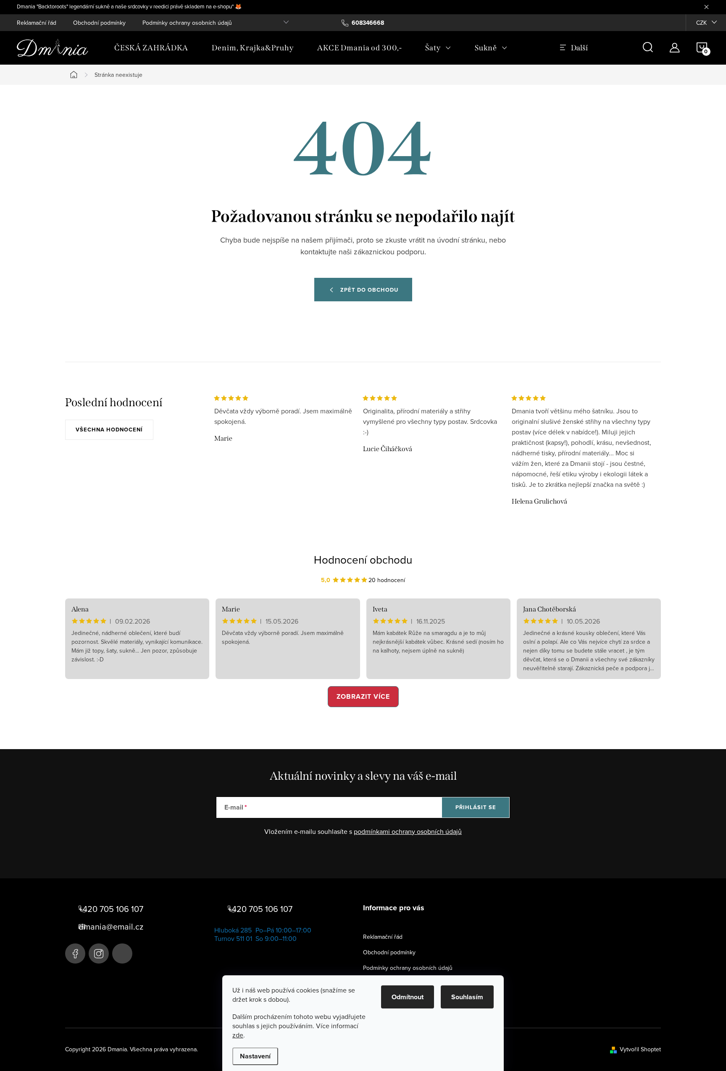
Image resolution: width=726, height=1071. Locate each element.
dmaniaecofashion (99, 953)
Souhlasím (467, 997)
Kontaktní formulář (122, 953)
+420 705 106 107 (111, 909)
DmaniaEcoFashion (75, 953)
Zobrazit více (363, 696)
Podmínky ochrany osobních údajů (187, 22)
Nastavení (255, 1056)
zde (237, 1035)
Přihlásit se (475, 807)
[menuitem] (151, 48)
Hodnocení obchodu (363, 559)
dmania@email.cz (111, 926)
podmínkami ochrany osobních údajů (408, 831)
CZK (701, 22)
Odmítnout (408, 997)
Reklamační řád (36, 22)
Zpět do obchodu (369, 290)
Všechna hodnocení (109, 430)
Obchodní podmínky (99, 22)
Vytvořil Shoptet (640, 1049)
